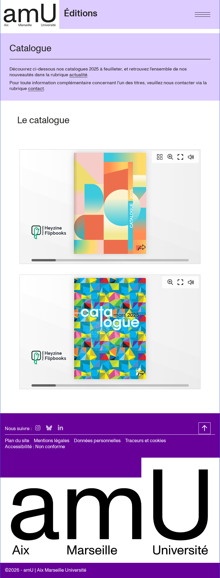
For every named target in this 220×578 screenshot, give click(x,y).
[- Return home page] (29, 14)
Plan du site (17, 440)
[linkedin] (60, 428)
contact (36, 88)
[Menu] (202, 13)
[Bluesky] (49, 428)
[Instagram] (37, 428)
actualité (78, 75)
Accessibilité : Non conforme (35, 446)
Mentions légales (51, 440)
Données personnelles (97, 440)
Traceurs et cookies (145, 440)
